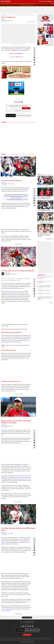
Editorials (8, 3)
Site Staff (3, 19)
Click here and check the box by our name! (24, 115)
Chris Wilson (2, 273)
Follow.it (20, 110)
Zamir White (24, 191)
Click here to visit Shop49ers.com (16, 53)
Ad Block (10, 82)
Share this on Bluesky (34, 57)
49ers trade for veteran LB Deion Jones (44, 293)
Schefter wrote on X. (21, 467)
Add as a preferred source (31, 21)
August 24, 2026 (23, 199)
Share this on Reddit (34, 62)
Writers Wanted (27, 634)
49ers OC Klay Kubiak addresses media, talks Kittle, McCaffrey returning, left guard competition (45, 297)
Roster (23, 3)
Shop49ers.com (19, 48)
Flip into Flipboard (34, 60)
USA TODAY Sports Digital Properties (28, 622)
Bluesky (30, 626)
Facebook (17, 101)
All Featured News (49, 238)
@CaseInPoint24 (4, 534)
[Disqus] (18, 138)
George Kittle (3, 430)
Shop (35, 3)
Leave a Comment (18, 244)
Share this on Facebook (34, 52)
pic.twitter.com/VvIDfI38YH (16, 198)
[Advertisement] (45, 257)
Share (52, 3)
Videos (12, 3)
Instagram (22, 101)
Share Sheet (34, 65)
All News (51, 302)
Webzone (5, 1)
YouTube (32, 626)
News (4, 3)
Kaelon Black (23, 552)
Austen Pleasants (12, 291)
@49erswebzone (4, 21)
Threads (20, 101)
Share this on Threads (34, 55)
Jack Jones (9, 340)
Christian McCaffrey (18, 540)
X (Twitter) (21, 626)
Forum (15, 3)
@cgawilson (7, 275)
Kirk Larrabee (4, 424)
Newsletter (27, 3)
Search (52, 1)
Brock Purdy (8, 547)
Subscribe (26, 108)
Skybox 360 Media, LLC (31, 621)
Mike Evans (3, 542)
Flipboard (48, 1)
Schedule (19, 3)
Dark (30, 617)
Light (28, 617)
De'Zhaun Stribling (8, 609)
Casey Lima (4, 532)
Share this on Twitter (34, 50)
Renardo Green (21, 288)
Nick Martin (8, 294)
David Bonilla (4, 182)
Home (2, 3)
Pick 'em (32, 3)
